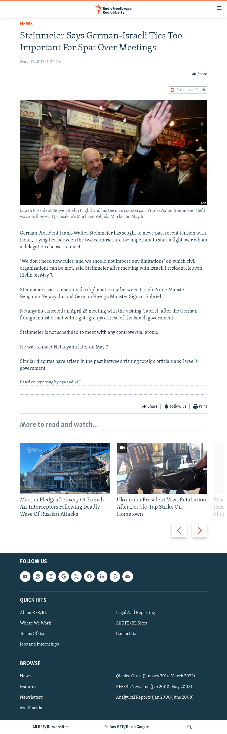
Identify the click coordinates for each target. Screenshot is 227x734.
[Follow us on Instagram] (51, 576)
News (26, 24)
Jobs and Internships (39, 644)
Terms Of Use (32, 634)
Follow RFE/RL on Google (126, 727)
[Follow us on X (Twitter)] (76, 576)
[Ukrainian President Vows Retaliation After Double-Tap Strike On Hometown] (162, 468)
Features (28, 687)
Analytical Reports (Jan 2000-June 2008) (155, 697)
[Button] (199, 74)
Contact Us (126, 634)
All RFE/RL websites (50, 727)
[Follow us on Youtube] (25, 576)
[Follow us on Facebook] (89, 576)
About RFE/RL (33, 613)
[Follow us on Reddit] (38, 576)
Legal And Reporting (135, 613)
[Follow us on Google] (63, 576)
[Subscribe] (127, 576)
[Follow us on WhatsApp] (115, 576)
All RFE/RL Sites (131, 623)
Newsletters (31, 697)
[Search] (189, 727)
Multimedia (31, 708)
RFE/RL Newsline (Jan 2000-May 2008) (154, 687)
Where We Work (35, 623)
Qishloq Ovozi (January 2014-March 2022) (155, 676)
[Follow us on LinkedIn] (102, 576)
